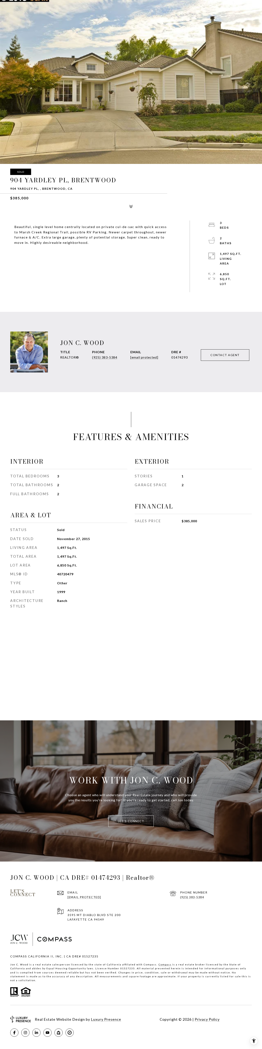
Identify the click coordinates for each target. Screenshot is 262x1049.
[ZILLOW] (58, 1033)
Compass (165, 964)
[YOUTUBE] (47, 1033)
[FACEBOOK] (14, 1033)
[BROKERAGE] (70, 1033)
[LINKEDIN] (36, 1033)
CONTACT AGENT (225, 355)
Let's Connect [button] (131, 821)
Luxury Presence (106, 1019)
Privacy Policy (207, 1019)
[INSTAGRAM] (25, 1033)
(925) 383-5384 (104, 357)
